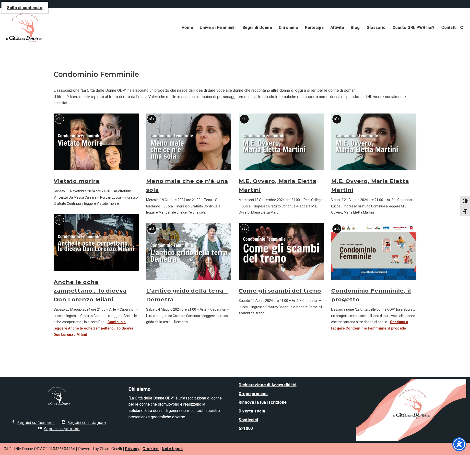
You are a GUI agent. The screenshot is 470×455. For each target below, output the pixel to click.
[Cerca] (462, 27)
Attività (337, 27)
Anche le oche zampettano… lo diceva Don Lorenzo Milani (90, 291)
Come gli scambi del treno (280, 290)
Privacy (132, 448)
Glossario (376, 27)
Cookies (150, 448)
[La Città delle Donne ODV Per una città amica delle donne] (23, 27)
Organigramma (253, 393)
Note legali (172, 448)
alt (59, 119)
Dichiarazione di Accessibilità (267, 385)
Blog (355, 27)
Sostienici (248, 420)
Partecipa (314, 27)
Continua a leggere (93, 328)
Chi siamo (288, 27)
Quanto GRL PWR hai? (414, 27)
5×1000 (246, 428)
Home (187, 27)
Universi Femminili (218, 27)
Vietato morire (77, 181)
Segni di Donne (257, 27)
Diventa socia (252, 411)
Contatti (449, 27)
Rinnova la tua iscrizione (263, 402)
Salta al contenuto (25, 7)
